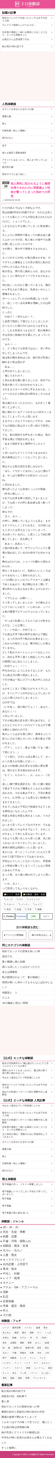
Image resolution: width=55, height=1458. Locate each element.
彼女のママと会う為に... (14, 174)
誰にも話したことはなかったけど (21, 966)
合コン (38, 1342)
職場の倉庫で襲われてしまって (19, 1417)
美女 (5, 1342)
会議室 (13, 1342)
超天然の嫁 (7, 167)
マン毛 (23, 1373)
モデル (23, 1337)
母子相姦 (6, 1198)
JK (31, 1337)
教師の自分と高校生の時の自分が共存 (23, 1411)
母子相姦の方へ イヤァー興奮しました (22, 1184)
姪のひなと (7, 138)
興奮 (40, 909)
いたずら (7, 1363)
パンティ (25, 904)
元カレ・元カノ (13, 1250)
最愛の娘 (6, 116)
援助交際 (16, 1327)
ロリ (39, 1332)
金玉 (14, 1373)
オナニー (8, 1282)
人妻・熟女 (10, 1254)
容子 (4, 145)
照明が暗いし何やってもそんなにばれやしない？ (27, 985)
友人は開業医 (9, 972)
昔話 (50, 1368)
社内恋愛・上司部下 (15, 1264)
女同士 (6, 1337)
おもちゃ (45, 1363)
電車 (30, 1342)
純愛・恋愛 (10, 1236)
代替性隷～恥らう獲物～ (14, 130)
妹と (4, 123)
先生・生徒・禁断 (14, 1231)
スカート (11, 904)
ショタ (48, 1332)
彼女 (47, 1348)
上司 (47, 1353)
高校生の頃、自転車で (14, 1396)
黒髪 (12, 1378)
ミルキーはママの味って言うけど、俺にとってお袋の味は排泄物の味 (26, 1425)
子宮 (29, 909)
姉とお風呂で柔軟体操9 (14, 153)
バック (27, 1363)
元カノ (6, 1353)
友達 (19, 909)
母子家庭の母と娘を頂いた (15, 1213)
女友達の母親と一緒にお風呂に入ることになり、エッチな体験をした (24, 33)
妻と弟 (5, 1401)
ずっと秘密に (9, 1447)
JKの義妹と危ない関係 (15, 1003)
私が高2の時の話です (13, 46)
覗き (46, 1327)
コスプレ (28, 1327)
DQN (44, 1337)
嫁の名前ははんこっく (42, 935)
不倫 (14, 1353)
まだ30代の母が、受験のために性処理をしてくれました (25, 1135)
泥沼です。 (8, 956)
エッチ (10, 899)
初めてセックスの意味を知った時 (21, 951)
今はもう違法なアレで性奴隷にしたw (21, 1077)
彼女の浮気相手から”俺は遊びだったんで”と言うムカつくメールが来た (25, 1064)
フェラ (42, 1358)
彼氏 (39, 1348)
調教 (32, 1332)
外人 (5, 1310)
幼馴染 (13, 1358)
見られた (7, 1332)
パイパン (34, 1373)
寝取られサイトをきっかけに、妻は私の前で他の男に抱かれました (24, 1071)
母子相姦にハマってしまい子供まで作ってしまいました (24, 1192)
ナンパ (17, 1363)
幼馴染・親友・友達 (35, 894)
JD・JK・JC (10, 1227)
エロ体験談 (32, 1454)
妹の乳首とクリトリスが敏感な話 (20, 1432)
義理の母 (29, 1348)
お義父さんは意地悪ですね (15, 39)
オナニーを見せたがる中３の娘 (18, 109)
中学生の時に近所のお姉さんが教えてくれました (26, 1440)
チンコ (6, 1373)
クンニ (33, 1358)
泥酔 (5, 1291)
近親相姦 (8, 1301)
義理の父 (18, 1348)
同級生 (23, 1353)
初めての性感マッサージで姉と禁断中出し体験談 (24, 1093)
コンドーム (39, 1368)
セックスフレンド (14, 1259)
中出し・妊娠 (11, 1273)
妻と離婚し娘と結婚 (13, 961)
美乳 (5, 1378)
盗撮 (38, 1327)
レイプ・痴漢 (13, 894)
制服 (14, 1337)
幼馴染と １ (9, 992)
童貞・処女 (10, 1268)
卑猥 (27, 1378)
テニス (6, 997)
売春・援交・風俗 (14, 1305)
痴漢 (16, 1332)
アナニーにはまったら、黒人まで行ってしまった (24, 161)
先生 (39, 1353)
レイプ (39, 904)
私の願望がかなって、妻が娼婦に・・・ (25, 977)
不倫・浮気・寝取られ (17, 1241)
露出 (24, 1332)
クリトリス (34, 899)
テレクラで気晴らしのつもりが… (19, 25)
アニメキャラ (39, 1378)
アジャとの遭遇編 (14, 935)
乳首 (9, 909)
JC (37, 1337)
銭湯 (47, 1342)
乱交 (5, 1296)
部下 (5, 1358)
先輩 (32, 1353)
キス (21, 899)
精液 (28, 1368)
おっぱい (45, 1373)
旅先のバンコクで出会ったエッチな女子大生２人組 (24, 19)
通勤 (22, 1342)
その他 (7, 1315)
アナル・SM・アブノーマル (20, 1287)
